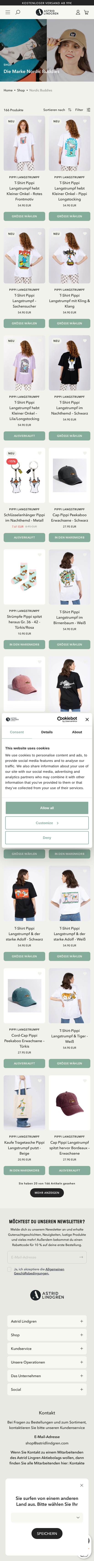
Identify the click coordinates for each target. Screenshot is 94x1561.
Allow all (47, 808)
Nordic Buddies (40, 90)
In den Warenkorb (70, 537)
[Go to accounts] (77, 12)
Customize (44, 823)
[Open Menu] (7, 12)
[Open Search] (20, 12)
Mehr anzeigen (47, 1192)
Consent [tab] (17, 732)
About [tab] (77, 732)
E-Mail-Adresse (47, 1436)
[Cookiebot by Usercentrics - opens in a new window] (58, 720)
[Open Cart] (84, 12)
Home (8, 90)
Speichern (47, 1533)
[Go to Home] (47, 12)
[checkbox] (9, 1269)
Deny (47, 838)
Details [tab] (47, 732)
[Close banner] (87, 719)
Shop (21, 90)
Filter (79, 110)
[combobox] (47, 1518)
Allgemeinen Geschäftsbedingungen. (39, 1271)
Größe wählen (24, 216)
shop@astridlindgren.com (47, 1443)
